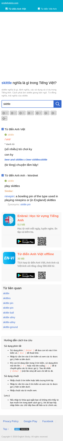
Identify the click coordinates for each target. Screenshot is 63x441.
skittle (6, 293)
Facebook (47, 421)
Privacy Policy (11, 421)
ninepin (9, 196)
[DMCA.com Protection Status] (22, 429)
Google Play (30, 421)
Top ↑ (6, 429)
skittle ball (8, 312)
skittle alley (9, 317)
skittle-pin (8, 308)
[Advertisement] (31, 46)
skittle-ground (10, 327)
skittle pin (25, 204)
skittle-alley (9, 322)
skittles (7, 298)
